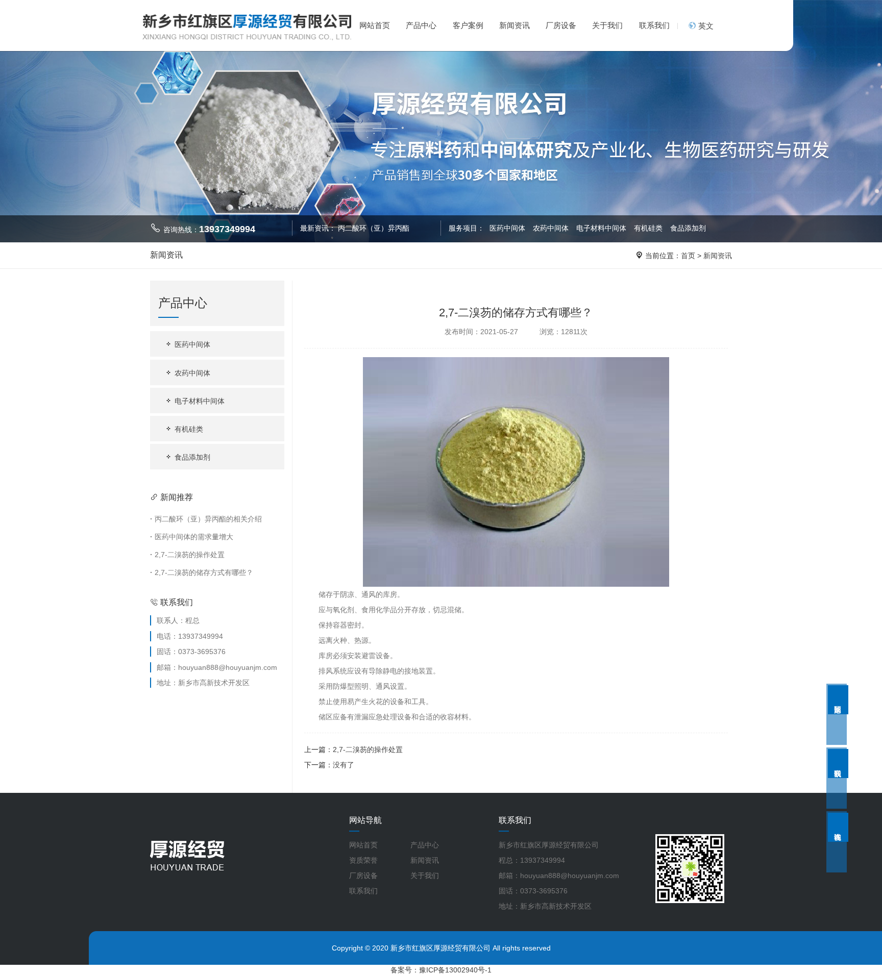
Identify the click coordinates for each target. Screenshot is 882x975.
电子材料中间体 (602, 228)
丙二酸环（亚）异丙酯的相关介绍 (206, 519)
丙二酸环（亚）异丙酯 (373, 228)
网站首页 (374, 25)
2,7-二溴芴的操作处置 (187, 555)
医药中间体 (507, 228)
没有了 (343, 765)
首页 (688, 256)
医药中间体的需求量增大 (191, 537)
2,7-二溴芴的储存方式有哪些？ (201, 572)
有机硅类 (649, 228)
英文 (705, 25)
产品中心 (421, 25)
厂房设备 (561, 25)
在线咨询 (838, 827)
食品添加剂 (688, 228)
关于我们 (607, 25)
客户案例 (468, 25)
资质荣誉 (363, 860)
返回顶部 (838, 699)
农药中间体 (552, 228)
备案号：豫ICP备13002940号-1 (441, 970)
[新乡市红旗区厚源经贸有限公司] (247, 26)
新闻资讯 (514, 25)
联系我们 (654, 25)
